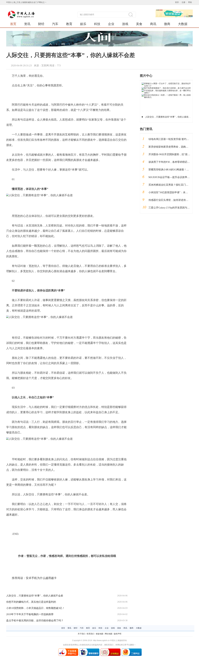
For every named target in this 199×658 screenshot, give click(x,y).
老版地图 (99, 634)
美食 (139, 24)
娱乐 (83, 24)
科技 (97, 24)
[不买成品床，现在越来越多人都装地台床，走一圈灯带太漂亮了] (166, 90)
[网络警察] (89, 650)
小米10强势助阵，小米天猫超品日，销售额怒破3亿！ (35, 608)
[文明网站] (110, 650)
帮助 (190, 2)
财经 (41, 24)
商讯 (153, 24)
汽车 (55, 24)
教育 (69, 24)
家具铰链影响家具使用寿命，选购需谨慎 (170, 146)
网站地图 (108, 634)
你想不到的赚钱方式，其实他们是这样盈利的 (31, 602)
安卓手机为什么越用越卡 (41, 578)
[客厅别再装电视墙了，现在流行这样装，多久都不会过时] (166, 88)
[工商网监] (132, 650)
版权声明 (117, 634)
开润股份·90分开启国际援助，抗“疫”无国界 (172, 154)
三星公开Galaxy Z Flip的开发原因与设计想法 (172, 207)
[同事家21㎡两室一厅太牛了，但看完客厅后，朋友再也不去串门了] (166, 83)
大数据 (182, 24)
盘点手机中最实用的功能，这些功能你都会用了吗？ (34, 620)
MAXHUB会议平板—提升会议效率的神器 (171, 177)
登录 (177, 2)
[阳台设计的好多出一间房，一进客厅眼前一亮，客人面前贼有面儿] (166, 95)
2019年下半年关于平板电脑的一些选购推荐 (29, 614)
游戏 (125, 24)
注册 (183, 2)
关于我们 (81, 634)
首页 (13, 24)
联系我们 (90, 634)
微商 (167, 24)
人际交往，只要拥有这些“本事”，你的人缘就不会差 (34, 595)
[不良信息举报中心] (68, 650)
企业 (111, 24)
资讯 (27, 24)
